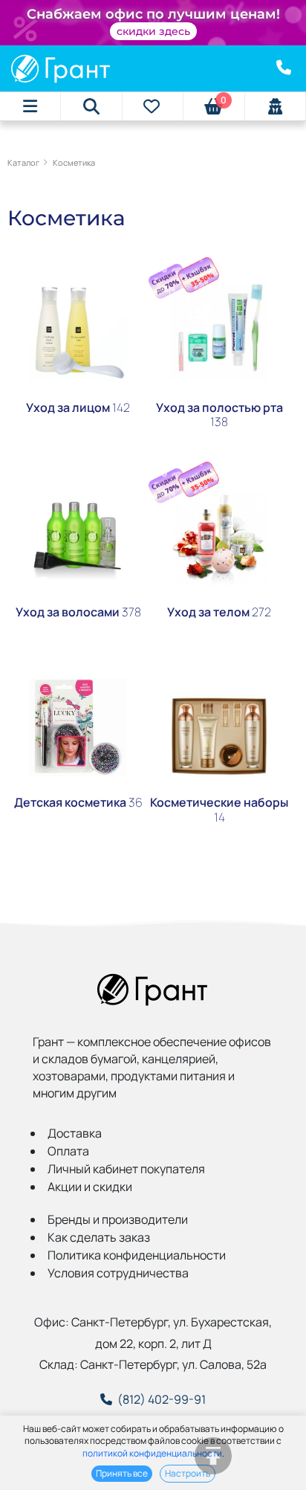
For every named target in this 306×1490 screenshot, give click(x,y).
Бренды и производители (118, 1219)
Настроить (187, 1473)
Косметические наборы (219, 809)
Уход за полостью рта (219, 414)
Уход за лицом (78, 407)
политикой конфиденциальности (152, 1453)
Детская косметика (78, 802)
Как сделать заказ (99, 1237)
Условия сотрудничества (118, 1273)
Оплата (68, 1151)
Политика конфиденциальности (137, 1255)
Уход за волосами (78, 612)
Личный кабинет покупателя (126, 1169)
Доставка (75, 1133)
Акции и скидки (90, 1186)
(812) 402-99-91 (161, 1399)
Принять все (122, 1473)
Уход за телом (219, 612)
